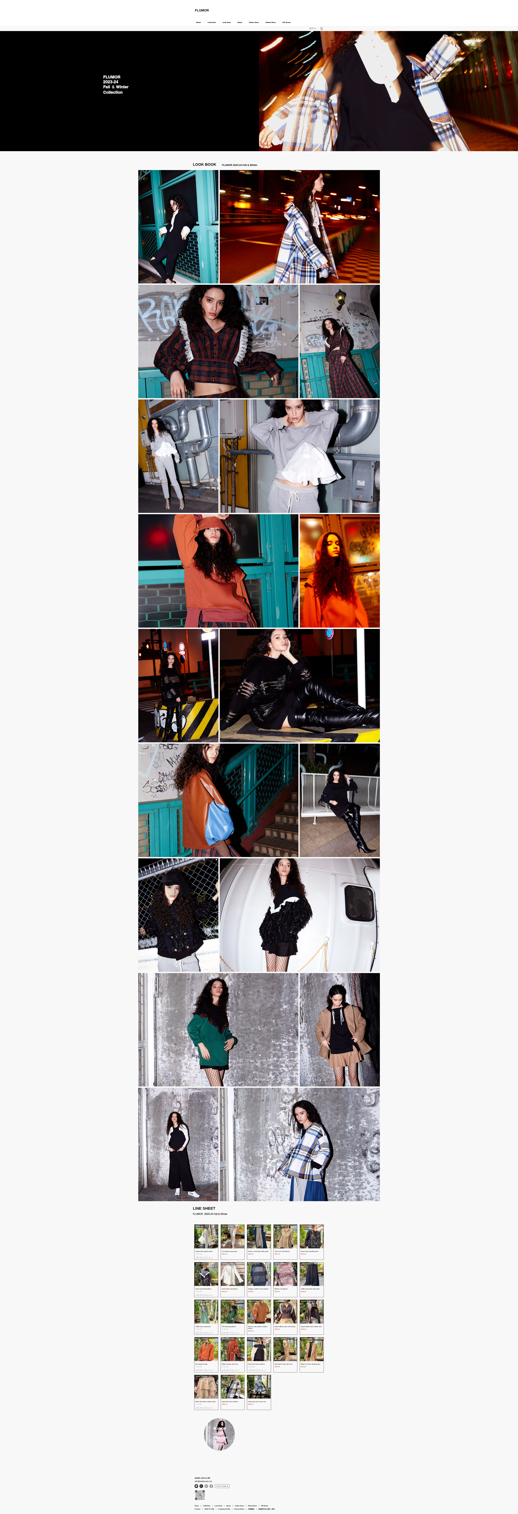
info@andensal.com (203, 1481)
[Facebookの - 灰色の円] (211, 1486)
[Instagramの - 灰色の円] (206, 1486)
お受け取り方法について (204, 1257)
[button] (321, 28)
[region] (219, 1434)
